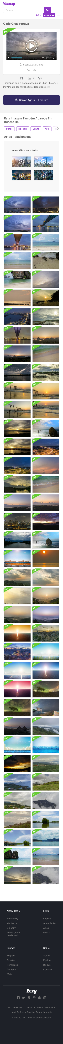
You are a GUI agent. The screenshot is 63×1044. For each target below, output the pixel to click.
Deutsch (11, 969)
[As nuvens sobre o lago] (45, 819)
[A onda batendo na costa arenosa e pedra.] (45, 260)
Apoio (46, 927)
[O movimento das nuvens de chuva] (17, 595)
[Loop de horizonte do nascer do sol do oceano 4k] (17, 689)
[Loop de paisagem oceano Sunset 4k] (17, 633)
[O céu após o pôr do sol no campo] (17, 875)
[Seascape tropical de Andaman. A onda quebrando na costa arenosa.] (45, 242)
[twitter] (23, 997)
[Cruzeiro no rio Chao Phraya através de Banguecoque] (17, 521)
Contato (47, 969)
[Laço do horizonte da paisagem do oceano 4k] (45, 670)
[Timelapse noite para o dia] (17, 651)
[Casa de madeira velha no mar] (45, 707)
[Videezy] (9, 4)
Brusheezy (12, 918)
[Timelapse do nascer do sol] (45, 502)
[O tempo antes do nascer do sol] (17, 726)
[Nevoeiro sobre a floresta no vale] (45, 595)
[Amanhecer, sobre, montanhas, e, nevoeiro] (45, 521)
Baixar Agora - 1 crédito (33, 100)
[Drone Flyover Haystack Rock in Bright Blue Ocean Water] (45, 540)
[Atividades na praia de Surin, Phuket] (45, 297)
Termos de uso (18, 1017)
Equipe (47, 960)
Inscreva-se (49, 15)
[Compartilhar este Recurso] (35, 70)
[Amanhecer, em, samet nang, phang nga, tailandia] (17, 353)
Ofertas (47, 918)
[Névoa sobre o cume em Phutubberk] (45, 763)
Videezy (11, 927)
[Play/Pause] (8, 57)
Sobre (46, 955)
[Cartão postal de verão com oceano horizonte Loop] (45, 651)
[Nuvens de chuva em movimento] (17, 372)
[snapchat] (39, 997)
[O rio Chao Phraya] (17, 204)
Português (12, 964)
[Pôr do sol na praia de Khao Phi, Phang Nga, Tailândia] (17, 391)
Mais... (10, 974)
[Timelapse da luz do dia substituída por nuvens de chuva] (17, 540)
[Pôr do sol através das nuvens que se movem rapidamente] (17, 577)
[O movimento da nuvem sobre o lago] (17, 838)
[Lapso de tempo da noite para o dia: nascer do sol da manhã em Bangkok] (45, 633)
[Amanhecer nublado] (45, 465)
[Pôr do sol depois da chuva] (17, 763)
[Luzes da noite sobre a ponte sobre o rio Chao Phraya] (45, 446)
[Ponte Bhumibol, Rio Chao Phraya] (45, 223)
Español (11, 960)
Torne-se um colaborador (13, 934)
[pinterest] (29, 997)
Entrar (38, 15)
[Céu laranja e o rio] (17, 502)
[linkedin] (44, 997)
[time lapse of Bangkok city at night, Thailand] (21, 176)
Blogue (47, 964)
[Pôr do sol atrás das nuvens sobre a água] (45, 316)
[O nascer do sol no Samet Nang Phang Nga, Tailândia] (45, 335)
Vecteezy (12, 923)
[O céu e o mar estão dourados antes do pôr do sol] (45, 558)
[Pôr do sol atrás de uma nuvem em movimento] (17, 428)
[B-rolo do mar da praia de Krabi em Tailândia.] (45, 484)
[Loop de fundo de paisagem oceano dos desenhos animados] (17, 744)
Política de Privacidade (39, 1017)
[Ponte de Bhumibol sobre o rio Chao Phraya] (17, 335)
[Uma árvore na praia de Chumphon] (17, 707)
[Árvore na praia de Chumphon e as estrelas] (45, 689)
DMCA (46, 932)
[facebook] (18, 997)
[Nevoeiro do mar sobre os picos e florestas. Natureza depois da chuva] (45, 726)
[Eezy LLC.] (31, 991)
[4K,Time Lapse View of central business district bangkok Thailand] (43, 162)
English (11, 955)
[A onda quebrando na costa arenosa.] (17, 279)
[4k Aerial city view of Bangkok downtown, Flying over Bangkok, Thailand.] (21, 162)
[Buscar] (47, 10)
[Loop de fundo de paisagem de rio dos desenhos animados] (17, 558)
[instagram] (34, 997)
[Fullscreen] (54, 57)
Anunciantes (50, 923)
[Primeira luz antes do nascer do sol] (17, 297)
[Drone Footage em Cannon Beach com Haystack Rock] (45, 428)
